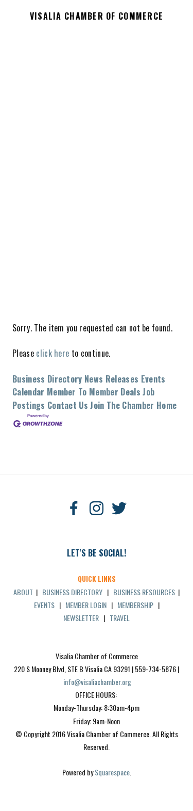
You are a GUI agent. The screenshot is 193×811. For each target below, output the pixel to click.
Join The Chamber (122, 405)
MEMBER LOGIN (86, 604)
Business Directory (47, 379)
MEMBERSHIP (135, 604)
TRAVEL (120, 617)
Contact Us (67, 405)
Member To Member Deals (94, 392)
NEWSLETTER (81, 617)
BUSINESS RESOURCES (144, 591)
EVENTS (44, 604)
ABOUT (23, 591)
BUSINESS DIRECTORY (72, 591)
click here (52, 353)
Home (166, 405)
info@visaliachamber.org (97, 681)
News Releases (111, 379)
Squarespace (112, 772)
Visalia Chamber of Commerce (97, 16)
